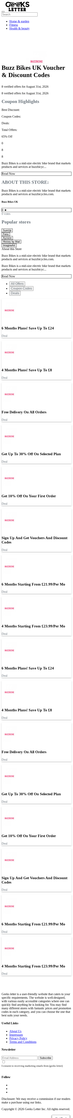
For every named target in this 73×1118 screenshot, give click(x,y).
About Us (15, 1031)
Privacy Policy (18, 1038)
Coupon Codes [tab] (21, 288)
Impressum (16, 1034)
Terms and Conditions (22, 1042)
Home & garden (19, 21)
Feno (6, 234)
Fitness (13, 25)
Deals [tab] (15, 293)
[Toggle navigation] (3, 11)
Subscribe (45, 1057)
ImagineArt (9, 245)
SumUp (7, 230)
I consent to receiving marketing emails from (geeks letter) (32, 1066)
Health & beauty (19, 28)
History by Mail (11, 241)
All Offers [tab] (17, 283)
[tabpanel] (36, 467)
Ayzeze (7, 237)
